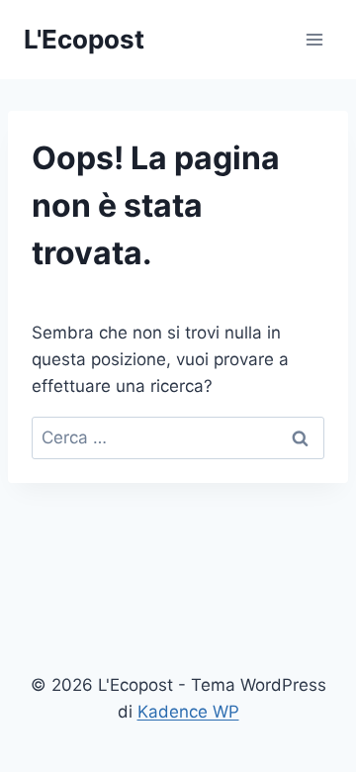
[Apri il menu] (314, 39)
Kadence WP (188, 712)
